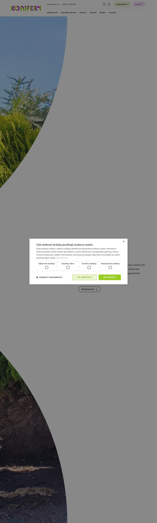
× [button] (123, 241)
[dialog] (78, 261)
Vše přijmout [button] (109, 277)
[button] (49, 277)
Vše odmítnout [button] (84, 277)
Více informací (62, 258)
